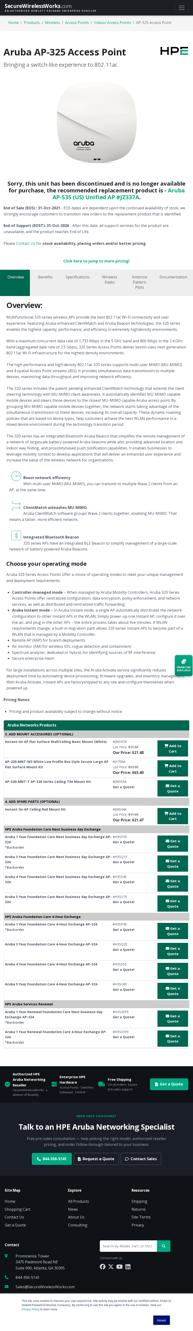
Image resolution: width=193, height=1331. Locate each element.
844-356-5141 (55, 1158)
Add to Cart (174, 748)
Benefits (45, 277)
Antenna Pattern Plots (139, 282)
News (73, 1209)
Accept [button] (161, 1320)
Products (32, 22)
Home (13, 22)
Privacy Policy (31, 1309)
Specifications (78, 277)
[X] (111, 1266)
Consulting (77, 1225)
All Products (78, 1201)
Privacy (138, 1225)
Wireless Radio (109, 279)
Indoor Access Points (112, 22)
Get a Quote (173, 788)
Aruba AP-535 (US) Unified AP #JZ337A (118, 193)
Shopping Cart (17, 1209)
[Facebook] (102, 1266)
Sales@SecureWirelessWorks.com (45, 1286)
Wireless (52, 22)
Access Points (77, 22)
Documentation (173, 277)
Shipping (139, 1201)
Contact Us (25, 243)
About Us (76, 1217)
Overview (16, 277)
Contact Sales (144, 1158)
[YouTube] (119, 1266)
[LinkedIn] (127, 1266)
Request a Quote (98, 1158)
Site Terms (141, 1217)
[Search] (163, 1246)
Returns (139, 1209)
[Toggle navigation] (181, 7)
